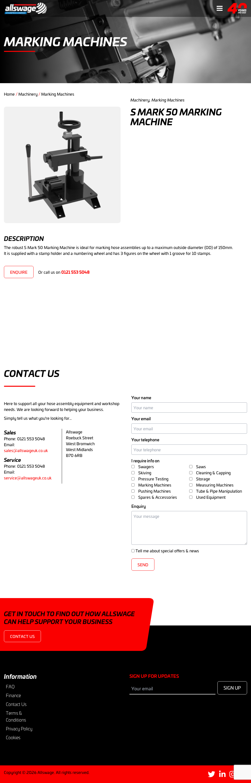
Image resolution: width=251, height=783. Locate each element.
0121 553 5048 (75, 272)
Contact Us (16, 704)
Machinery (28, 94)
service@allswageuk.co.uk (27, 477)
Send (143, 564)
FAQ (10, 687)
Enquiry (138, 506)
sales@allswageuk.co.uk (26, 450)
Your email (141, 418)
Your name (141, 397)
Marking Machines (57, 94)
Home (9, 94)
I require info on (145, 460)
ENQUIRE (18, 272)
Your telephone (145, 439)
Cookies (13, 737)
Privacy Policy (19, 729)
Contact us (22, 636)
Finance (13, 695)
